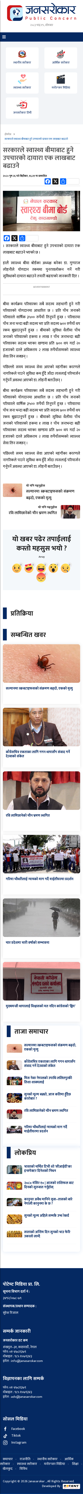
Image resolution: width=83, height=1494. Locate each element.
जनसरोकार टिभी (22, 112)
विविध (23, 1469)
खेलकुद (8, 1469)
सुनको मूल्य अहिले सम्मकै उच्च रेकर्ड (46, 1216)
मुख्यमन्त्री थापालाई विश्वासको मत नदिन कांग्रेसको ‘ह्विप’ (40, 1006)
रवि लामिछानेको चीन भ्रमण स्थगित (28, 816)
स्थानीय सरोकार (22, 62)
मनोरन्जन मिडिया (61, 87)
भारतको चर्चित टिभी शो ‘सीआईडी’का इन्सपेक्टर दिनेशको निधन (48, 1169)
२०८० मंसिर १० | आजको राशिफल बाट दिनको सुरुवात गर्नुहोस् (49, 1185)
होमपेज (8, 134)
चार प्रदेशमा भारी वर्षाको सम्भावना (27, 943)
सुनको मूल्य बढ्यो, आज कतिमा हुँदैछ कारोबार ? (47, 1097)
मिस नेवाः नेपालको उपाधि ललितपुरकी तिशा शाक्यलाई (48, 1080)
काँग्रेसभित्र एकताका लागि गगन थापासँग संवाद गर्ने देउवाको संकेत (38, 754)
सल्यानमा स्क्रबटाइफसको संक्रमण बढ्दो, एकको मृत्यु (39, 688)
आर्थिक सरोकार (61, 62)
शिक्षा (75, 1464)
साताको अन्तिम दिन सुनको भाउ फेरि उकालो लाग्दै (47, 1234)
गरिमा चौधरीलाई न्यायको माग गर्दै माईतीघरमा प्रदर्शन (39, 879)
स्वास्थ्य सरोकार (22, 87)
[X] (55, 182)
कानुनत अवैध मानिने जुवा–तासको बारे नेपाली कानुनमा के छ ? (48, 1202)
